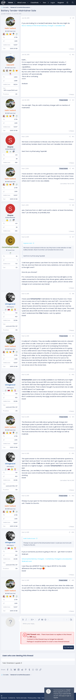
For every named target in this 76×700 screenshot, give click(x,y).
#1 (73, 18)
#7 (73, 237)
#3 (73, 100)
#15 (73, 580)
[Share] (70, 18)
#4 (73, 137)
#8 (73, 294)
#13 (73, 496)
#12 (73, 453)
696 (16, 162)
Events (45, 2)
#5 (73, 168)
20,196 (15, 320)
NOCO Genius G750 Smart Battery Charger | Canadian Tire (43, 26)
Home (10, 2)
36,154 (15, 84)
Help (39, 698)
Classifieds (34, 2)
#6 (73, 205)
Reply (72, 49)
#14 (73, 532)
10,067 (15, 45)
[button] (14, 2)
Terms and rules (21, 698)
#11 (73, 417)
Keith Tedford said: (29, 538)
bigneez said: (27, 243)
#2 (73, 55)
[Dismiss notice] (72, 690)
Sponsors (4, 698)
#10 (73, 375)
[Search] (72, 2)
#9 (73, 336)
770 (16, 264)
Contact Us (11, 698)
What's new (21, 2)
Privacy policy (32, 698)
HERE (63, 696)
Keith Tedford (7, 14)
